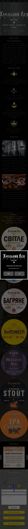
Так (8, 273)
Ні (19, 273)
